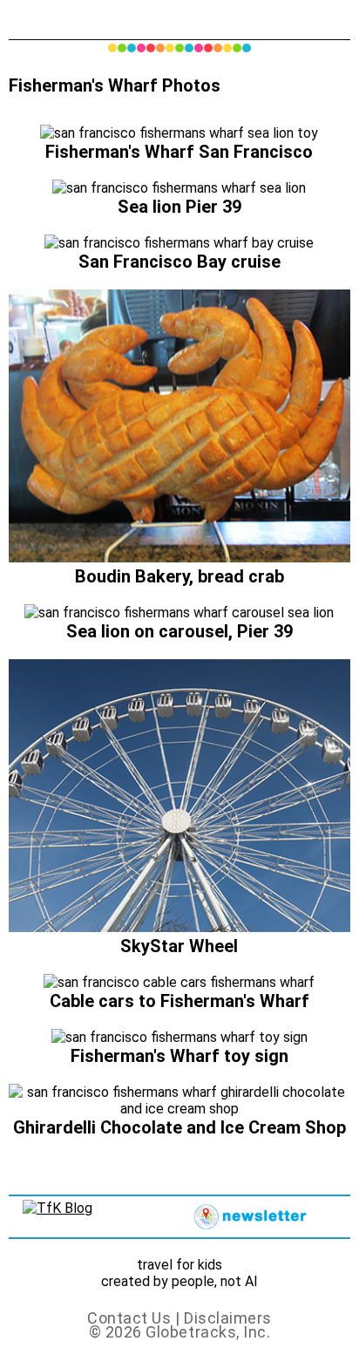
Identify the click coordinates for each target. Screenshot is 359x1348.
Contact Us (129, 1318)
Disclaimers (228, 1318)
